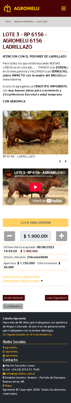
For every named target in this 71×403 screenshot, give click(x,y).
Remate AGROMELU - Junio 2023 (31, 21)
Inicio (8, 21)
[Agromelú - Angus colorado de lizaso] (21, 8)
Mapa (8, 385)
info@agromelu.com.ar (20, 373)
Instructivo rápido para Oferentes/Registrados (22, 278)
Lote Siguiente (56, 298)
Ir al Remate (12, 306)
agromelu (10, 347)
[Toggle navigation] (63, 8)
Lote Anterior (14, 298)
